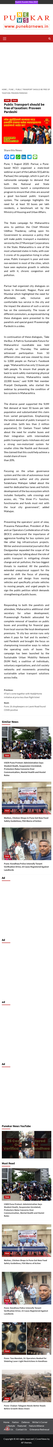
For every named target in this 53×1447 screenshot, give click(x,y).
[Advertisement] (26, 64)
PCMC (7, 100)
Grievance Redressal (39, 1429)
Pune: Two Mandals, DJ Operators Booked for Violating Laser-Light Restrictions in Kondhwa (25, 1360)
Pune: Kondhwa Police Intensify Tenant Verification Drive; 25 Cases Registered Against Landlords (26, 867)
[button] (4, 38)
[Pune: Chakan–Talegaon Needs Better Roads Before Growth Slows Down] (26, 1386)
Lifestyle (11, 1425)
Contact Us (21, 1429)
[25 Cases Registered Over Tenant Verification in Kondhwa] (26, 1144)
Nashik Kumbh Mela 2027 (26, 2)
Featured (22, 1425)
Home (6, 1422)
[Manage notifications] (7, 1428)
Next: (25, 706)
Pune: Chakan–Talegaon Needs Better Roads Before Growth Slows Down (25, 1407)
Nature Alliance (36, 1425)
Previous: (23, 694)
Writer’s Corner (39, 1422)
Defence (25, 1422)
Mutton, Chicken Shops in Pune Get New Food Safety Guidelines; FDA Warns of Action (26, 819)
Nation (15, 1422)
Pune (15, 100)
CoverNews (41, 1439)
